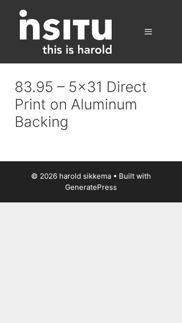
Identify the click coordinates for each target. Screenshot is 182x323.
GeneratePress (91, 187)
